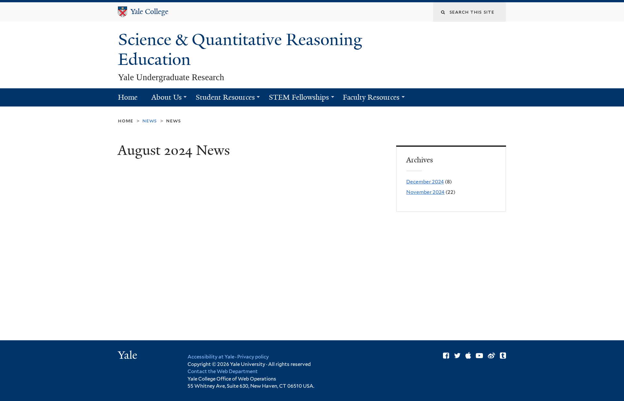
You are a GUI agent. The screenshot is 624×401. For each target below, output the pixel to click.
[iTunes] (468, 355)
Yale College (149, 11)
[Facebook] (446, 355)
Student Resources (221, 100)
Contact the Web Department (223, 371)
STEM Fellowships (295, 100)
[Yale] (128, 356)
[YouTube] (479, 355)
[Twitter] (457, 355)
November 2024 (425, 192)
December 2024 (425, 182)
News (173, 121)
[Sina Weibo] (491, 355)
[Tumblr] (503, 355)
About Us (163, 100)
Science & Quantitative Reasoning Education (240, 49)
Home (127, 97)
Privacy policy (253, 357)
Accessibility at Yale (211, 357)
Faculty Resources (368, 100)
